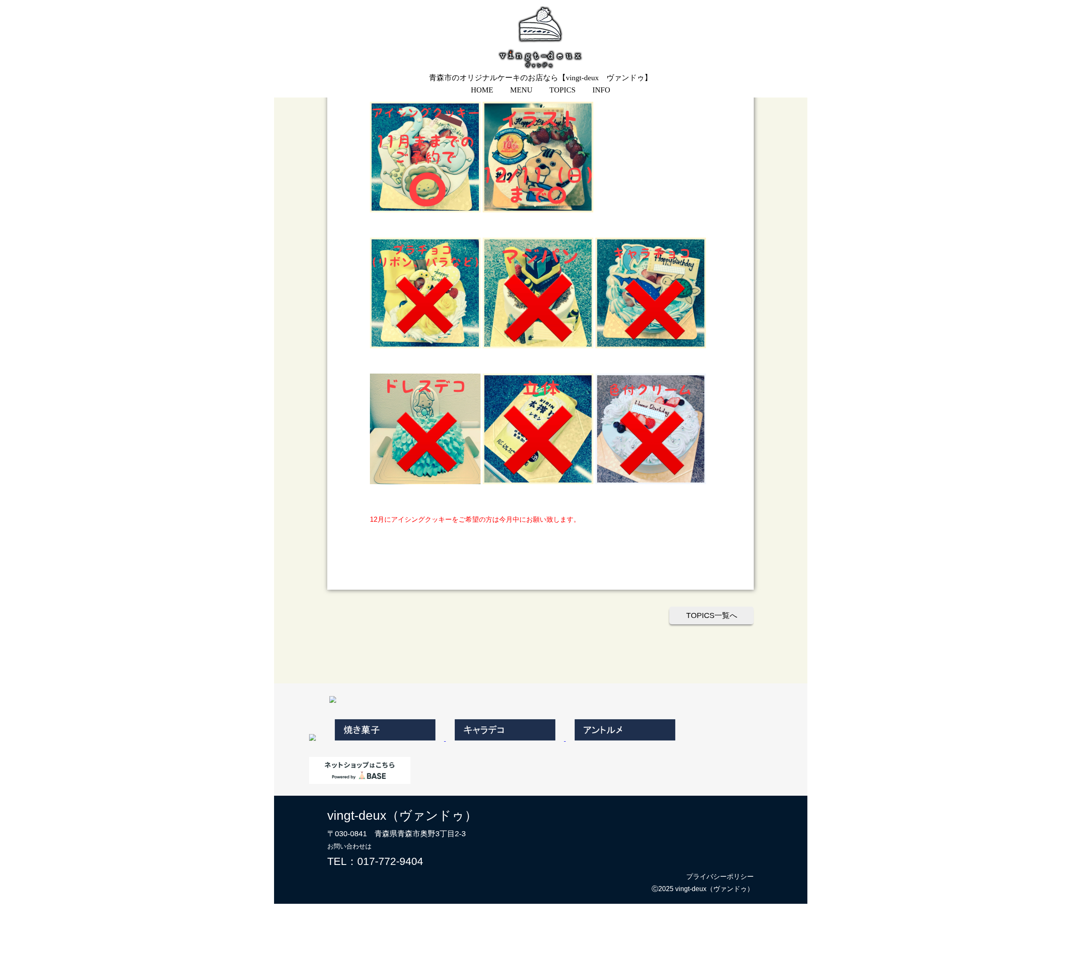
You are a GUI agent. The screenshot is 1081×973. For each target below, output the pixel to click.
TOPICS (562, 90)
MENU (521, 90)
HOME (482, 90)
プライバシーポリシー (720, 876)
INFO (601, 90)
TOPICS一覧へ (711, 615)
